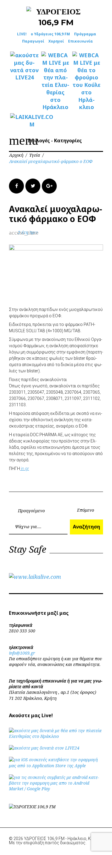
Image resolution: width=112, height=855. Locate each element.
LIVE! (22, 34)
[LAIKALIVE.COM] (24, 120)
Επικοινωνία (80, 41)
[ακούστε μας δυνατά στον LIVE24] (24, 66)
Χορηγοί (56, 41)
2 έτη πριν (28, 232)
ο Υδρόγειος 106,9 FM (50, 34)
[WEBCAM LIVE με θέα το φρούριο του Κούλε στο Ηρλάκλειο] (86, 81)
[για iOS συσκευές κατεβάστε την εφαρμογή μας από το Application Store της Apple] (56, 765)
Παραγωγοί (33, 41)
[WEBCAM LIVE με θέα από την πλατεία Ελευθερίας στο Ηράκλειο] (55, 81)
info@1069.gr (22, 653)
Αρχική (16, 155)
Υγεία (34, 155)
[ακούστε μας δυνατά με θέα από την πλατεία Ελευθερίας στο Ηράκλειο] (56, 736)
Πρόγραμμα (85, 34)
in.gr (24, 468)
